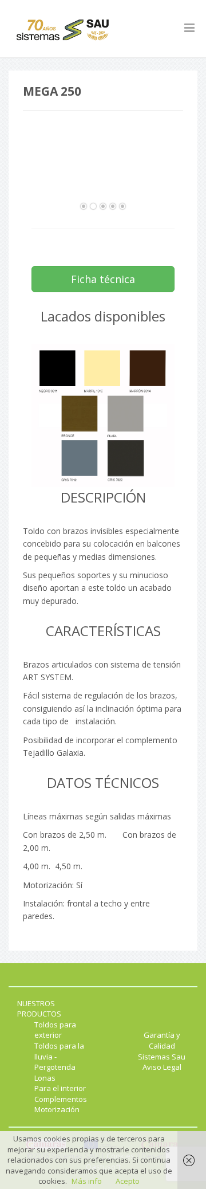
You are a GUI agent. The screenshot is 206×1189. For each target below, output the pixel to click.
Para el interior (60, 1088)
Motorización (57, 1109)
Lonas (45, 1078)
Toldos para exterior (55, 1030)
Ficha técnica (103, 279)
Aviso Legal (161, 1067)
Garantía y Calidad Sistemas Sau (161, 1045)
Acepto (128, 1181)
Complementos (60, 1099)
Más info (87, 1181)
